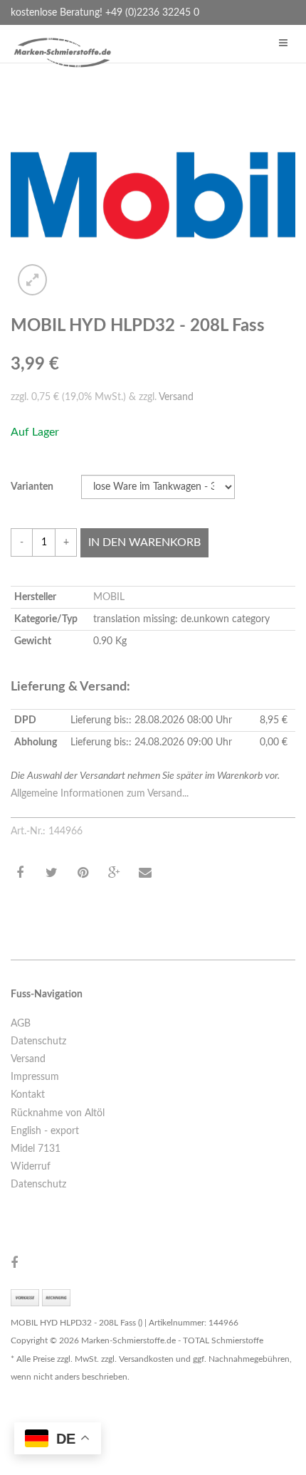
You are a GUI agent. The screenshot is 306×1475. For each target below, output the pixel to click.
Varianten (32, 487)
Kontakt (28, 1095)
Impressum (35, 1077)
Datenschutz (38, 1041)
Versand (176, 397)
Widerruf (31, 1167)
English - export (45, 1131)
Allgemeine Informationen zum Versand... (100, 794)
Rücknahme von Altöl (58, 1113)
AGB (21, 1024)
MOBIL (109, 597)
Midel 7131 (35, 1149)
